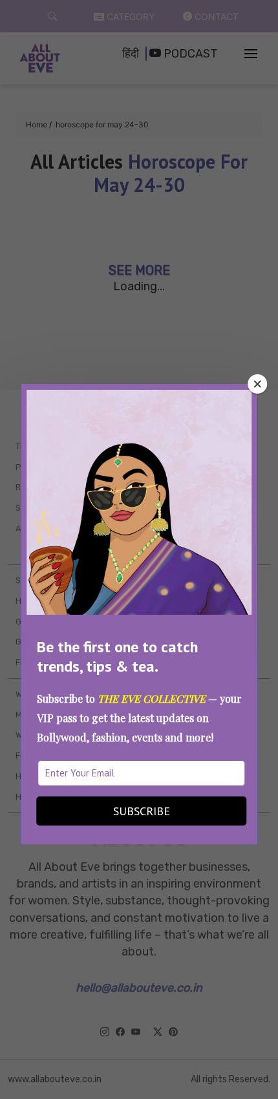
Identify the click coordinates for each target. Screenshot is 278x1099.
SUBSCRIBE (141, 811)
